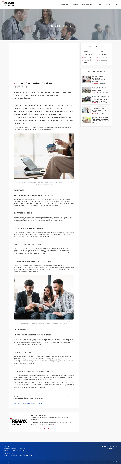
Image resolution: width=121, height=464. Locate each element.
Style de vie (103, 60)
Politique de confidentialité (71, 462)
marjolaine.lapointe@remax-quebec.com (21, 455)
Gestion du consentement (101, 462)
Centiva (116, 461)
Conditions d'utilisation (86, 462)
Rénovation (103, 57)
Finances (102, 51)
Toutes (86, 51)
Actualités (88, 60)
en (117, 4)
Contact (108, 4)
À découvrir (88, 54)
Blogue (75, 4)
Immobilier (20, 83)
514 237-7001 (10, 453)
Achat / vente (88, 57)
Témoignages (86, 4)
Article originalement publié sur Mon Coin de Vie (28, 403)
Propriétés (63, 4)
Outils (98, 4)
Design (86, 63)
